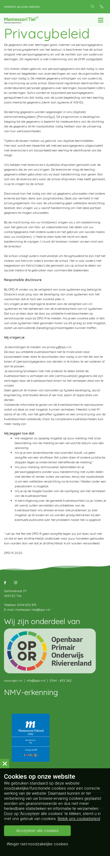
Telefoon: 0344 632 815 (20, 605)
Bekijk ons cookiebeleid (79, 818)
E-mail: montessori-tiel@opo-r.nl (27, 610)
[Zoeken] (92, 6)
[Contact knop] (101, 6)
